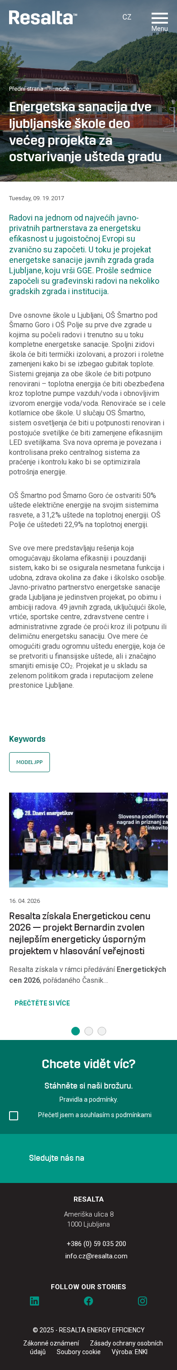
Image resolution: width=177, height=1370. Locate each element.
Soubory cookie (79, 1351)
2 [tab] (88, 1031)
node (62, 88)
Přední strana (26, 88)
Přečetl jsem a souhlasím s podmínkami (95, 1115)
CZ (127, 17)
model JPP (29, 762)
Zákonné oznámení (51, 1343)
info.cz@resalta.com (96, 1256)
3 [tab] (102, 1031)
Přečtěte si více (42, 1003)
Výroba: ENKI (130, 1351)
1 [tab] (75, 1031)
